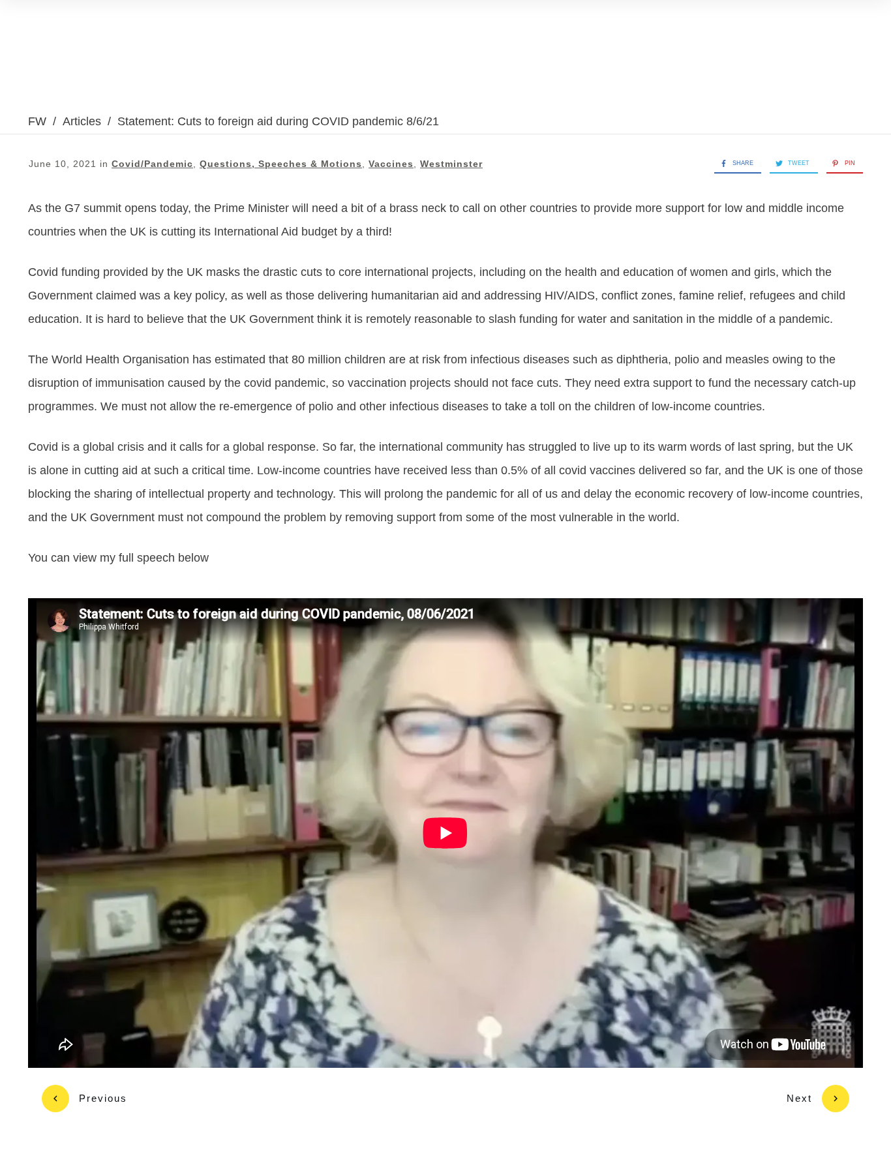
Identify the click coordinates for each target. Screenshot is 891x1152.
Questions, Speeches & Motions (281, 164)
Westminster (451, 164)
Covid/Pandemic (152, 164)
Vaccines (391, 164)
